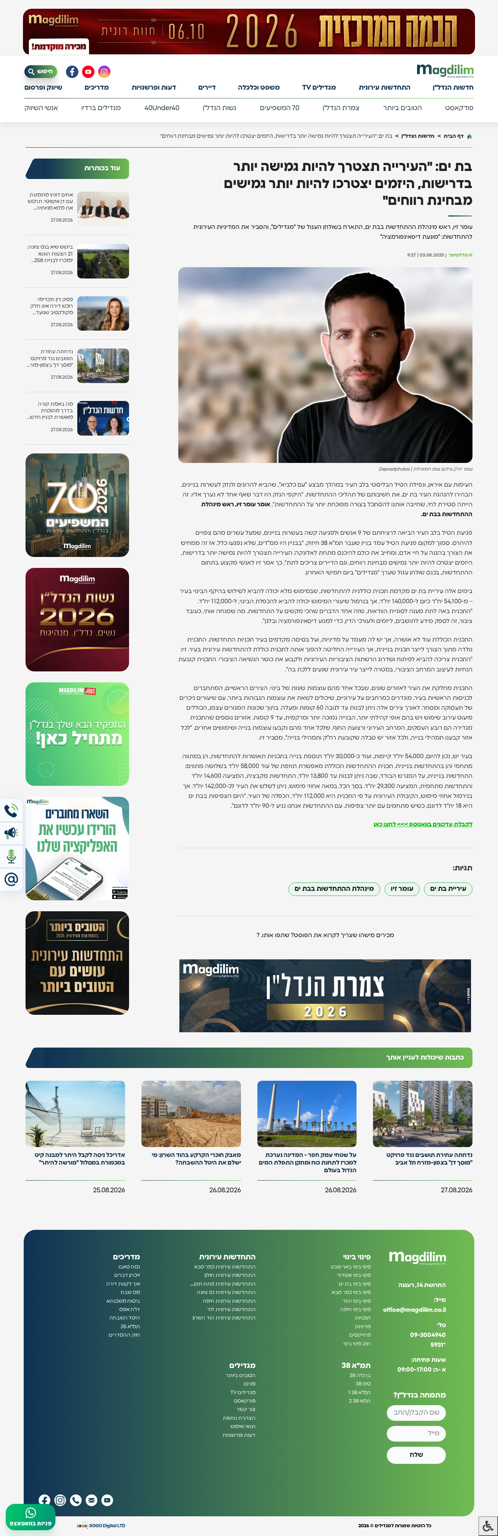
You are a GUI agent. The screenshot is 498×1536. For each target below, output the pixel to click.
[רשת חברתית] (104, 72)
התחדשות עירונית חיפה (229, 1301)
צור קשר (246, 1409)
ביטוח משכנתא (123, 1301)
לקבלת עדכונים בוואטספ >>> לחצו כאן (423, 824)
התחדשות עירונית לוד (231, 1309)
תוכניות (363, 1318)
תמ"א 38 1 (359, 1392)
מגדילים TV (319, 88)
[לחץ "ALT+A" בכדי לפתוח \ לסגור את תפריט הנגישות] (488, 1526)
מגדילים (242, 1365)
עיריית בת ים (448, 889)
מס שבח (130, 1292)
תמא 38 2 (360, 1401)
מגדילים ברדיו (101, 108)
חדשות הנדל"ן (453, 88)
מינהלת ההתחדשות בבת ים (334, 889)
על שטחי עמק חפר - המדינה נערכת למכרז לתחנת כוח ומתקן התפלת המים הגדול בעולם (308, 1162)
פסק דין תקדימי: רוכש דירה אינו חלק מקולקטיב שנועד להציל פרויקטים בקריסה (51, 306)
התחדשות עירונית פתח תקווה (222, 1284)
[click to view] (249, 32)
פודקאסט (459, 108)
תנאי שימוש (243, 1426)
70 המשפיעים (279, 108)
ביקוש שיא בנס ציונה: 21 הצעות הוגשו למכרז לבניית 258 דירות (50, 254)
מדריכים (97, 88)
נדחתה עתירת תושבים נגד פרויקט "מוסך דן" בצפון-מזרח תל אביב (49, 359)
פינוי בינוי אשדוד (354, 1275)
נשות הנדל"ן (219, 108)
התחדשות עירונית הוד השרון (224, 1318)
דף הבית (454, 136)
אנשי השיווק (41, 108)
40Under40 (161, 108)
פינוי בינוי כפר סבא (351, 1292)
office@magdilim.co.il (414, 1310)
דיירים (207, 88)
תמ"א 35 (130, 1326)
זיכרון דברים (127, 1275)
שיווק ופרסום (43, 88)
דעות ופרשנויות (154, 88)
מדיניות (363, 1326)
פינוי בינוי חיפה (355, 1309)
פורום (250, 1384)
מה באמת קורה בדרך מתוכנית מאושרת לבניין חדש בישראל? (51, 411)
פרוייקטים (360, 1335)
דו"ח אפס (129, 1309)
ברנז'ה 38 (360, 1375)
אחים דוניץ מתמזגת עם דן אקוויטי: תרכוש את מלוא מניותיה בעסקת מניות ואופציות (50, 202)
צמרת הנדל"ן (341, 108)
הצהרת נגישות (239, 1418)
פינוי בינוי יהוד (357, 1301)
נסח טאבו (129, 1267)
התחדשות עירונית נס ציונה (226, 1292)
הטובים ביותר (402, 108)
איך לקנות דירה (123, 1284)
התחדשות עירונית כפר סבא (225, 1267)
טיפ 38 (363, 1384)
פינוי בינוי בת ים (355, 1284)
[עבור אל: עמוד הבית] (445, 71)
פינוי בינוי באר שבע (351, 1267)
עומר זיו (402, 889)
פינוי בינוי (357, 1257)
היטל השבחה (124, 1318)
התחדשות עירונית (385, 88)
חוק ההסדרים (124, 1335)
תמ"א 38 (356, 1365)
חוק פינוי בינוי (357, 1343)
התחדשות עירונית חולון (230, 1275)
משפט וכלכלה (259, 88)
